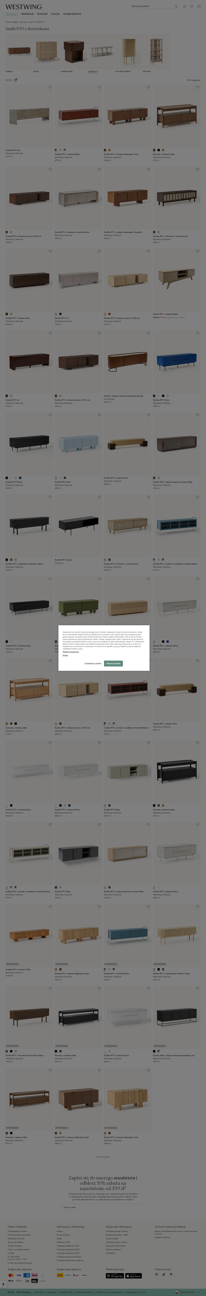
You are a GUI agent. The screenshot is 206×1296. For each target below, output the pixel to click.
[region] (104, 648)
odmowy (116, 646)
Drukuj (65, 655)
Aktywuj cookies (113, 663)
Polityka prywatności (71, 652)
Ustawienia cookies (93, 663)
